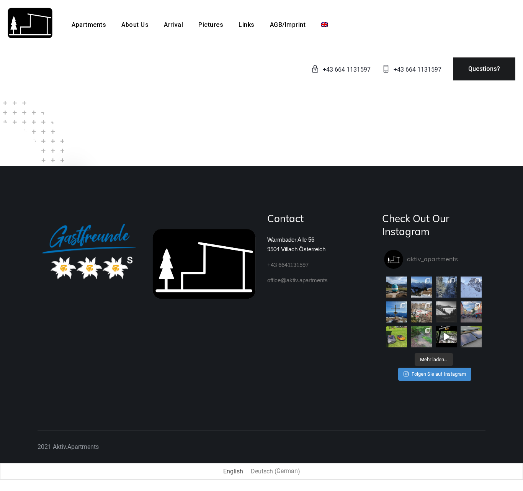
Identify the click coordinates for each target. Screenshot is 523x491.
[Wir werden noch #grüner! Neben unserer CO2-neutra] (471, 336)
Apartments (89, 24)
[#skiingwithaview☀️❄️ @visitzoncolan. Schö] (421, 287)
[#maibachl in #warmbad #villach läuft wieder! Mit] (446, 336)
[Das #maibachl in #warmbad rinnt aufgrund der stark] (421, 336)
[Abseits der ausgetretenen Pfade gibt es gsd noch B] (396, 311)
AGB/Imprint (288, 24)
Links (246, 24)
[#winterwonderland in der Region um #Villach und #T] (471, 287)
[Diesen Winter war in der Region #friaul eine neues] (421, 311)
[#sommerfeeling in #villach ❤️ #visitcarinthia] (471, 311)
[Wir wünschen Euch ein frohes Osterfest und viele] (396, 287)
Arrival (173, 24)
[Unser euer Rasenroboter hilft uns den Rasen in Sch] (396, 336)
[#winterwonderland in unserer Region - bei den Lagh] (446, 287)
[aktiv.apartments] (30, 22)
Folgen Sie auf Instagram (439, 374)
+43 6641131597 (288, 265)
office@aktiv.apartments (297, 280)
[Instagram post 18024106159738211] (446, 311)
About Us (135, 24)
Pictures (210, 24)
